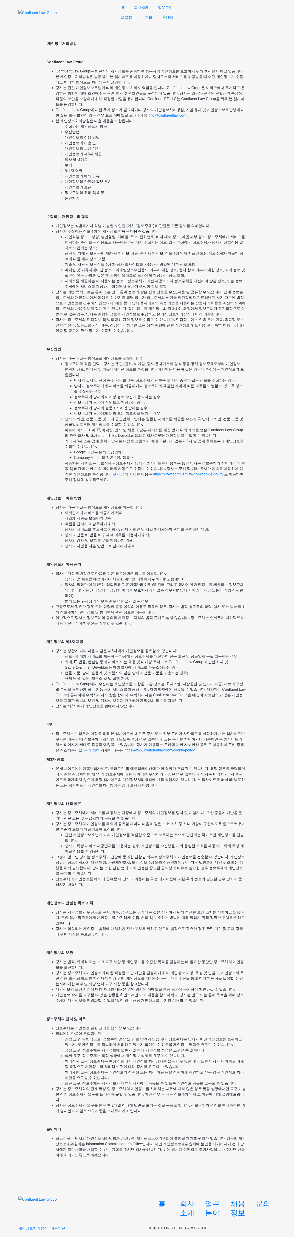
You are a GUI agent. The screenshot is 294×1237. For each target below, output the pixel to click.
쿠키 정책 (120, 474)
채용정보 (128, 17)
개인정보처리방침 (33, 1228)
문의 (148, 17)
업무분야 (165, 7)
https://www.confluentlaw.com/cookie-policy (188, 474)
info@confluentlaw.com (167, 115)
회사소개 (141, 7)
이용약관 (58, 1228)
